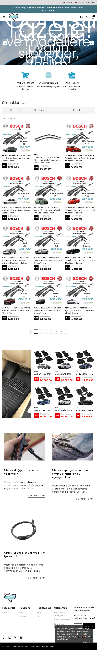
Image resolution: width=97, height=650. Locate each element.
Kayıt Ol (22, 616)
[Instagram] (9, 637)
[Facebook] (3, 637)
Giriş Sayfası (67, 3)
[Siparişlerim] (87, 17)
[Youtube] (15, 637)
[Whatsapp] (21, 637)
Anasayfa (6, 612)
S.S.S (39, 616)
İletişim (40, 612)
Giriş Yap (23, 612)
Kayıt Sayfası (79, 3)
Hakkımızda (90, 3)
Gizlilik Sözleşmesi (62, 619)
